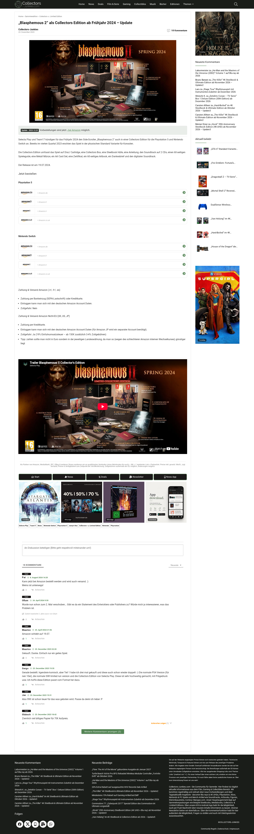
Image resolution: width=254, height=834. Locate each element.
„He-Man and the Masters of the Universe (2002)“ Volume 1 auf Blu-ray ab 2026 (217, 73)
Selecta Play (23, 526)
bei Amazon (74, 130)
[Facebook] (19, 824)
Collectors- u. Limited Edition (50, 16)
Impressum (234, 829)
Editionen (174, 4)
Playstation (115, 526)
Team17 (33, 526)
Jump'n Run (73, 526)
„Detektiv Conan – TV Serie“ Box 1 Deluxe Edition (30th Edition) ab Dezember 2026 (216, 99)
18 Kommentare (179, 30)
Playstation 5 (62, 526)
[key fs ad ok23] (81, 483)
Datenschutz (223, 829)
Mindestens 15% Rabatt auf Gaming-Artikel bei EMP (115, 795)
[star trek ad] (123, 483)
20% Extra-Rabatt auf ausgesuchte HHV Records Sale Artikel (119, 787)
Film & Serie (113, 4)
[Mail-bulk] (43, 824)
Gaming (126, 4)
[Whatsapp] (50, 824)
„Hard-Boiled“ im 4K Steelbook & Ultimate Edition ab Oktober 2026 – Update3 (215, 108)
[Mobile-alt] (35, 824)
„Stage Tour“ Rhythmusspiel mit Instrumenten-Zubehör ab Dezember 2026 (215, 90)
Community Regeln (209, 829)
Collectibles (140, 4)
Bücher (163, 4)
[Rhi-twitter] (27, 824)
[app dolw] (166, 483)
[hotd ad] (217, 13)
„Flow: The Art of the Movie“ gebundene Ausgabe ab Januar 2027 (121, 769)
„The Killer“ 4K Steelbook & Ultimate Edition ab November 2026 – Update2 (216, 82)
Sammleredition (31, 16)
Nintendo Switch (50, 526)
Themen (187, 4)
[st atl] (39, 483)
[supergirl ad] (217, 267)
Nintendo (105, 526)
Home (82, 4)
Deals (100, 4)
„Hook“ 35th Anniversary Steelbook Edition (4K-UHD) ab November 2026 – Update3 (215, 127)
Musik (153, 4)
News (91, 4)
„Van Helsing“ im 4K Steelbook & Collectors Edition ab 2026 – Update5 (123, 817)
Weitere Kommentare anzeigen (102, 731)
